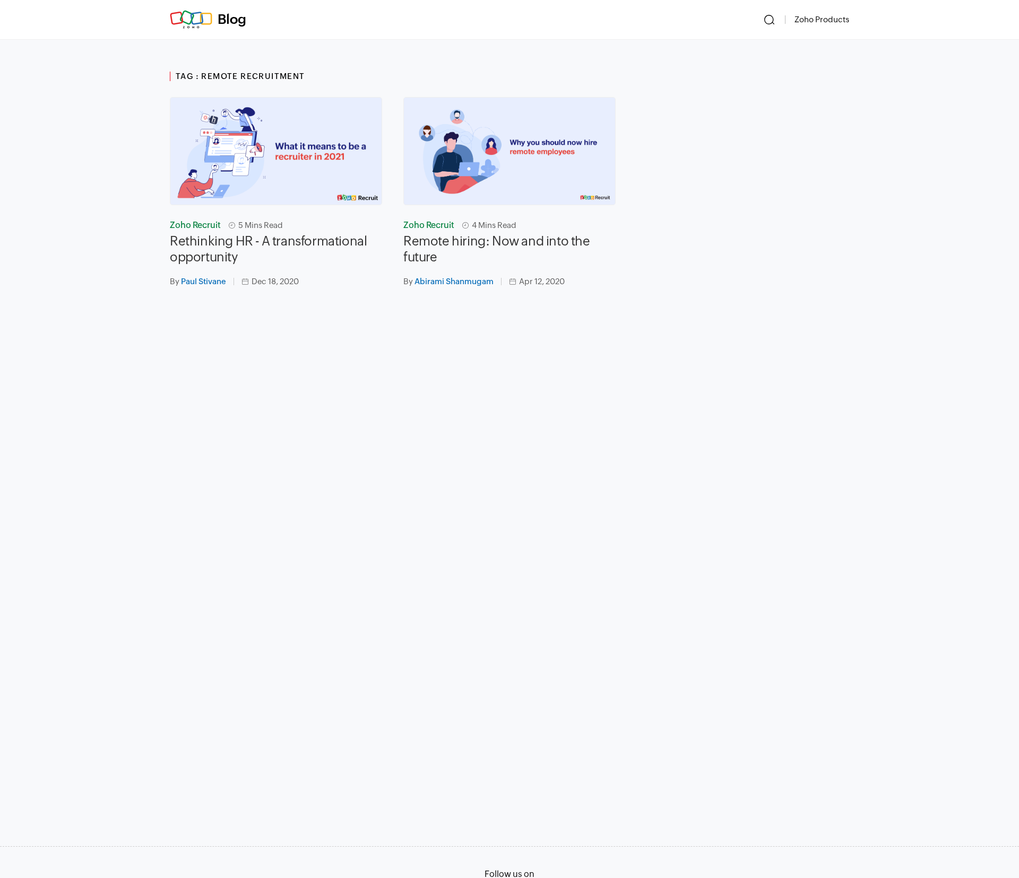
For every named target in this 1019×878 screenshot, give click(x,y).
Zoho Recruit (195, 225)
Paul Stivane (203, 281)
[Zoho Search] (769, 19)
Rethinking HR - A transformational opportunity (268, 249)
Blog (232, 19)
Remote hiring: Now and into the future (496, 249)
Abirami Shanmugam (454, 281)
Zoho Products (822, 19)
